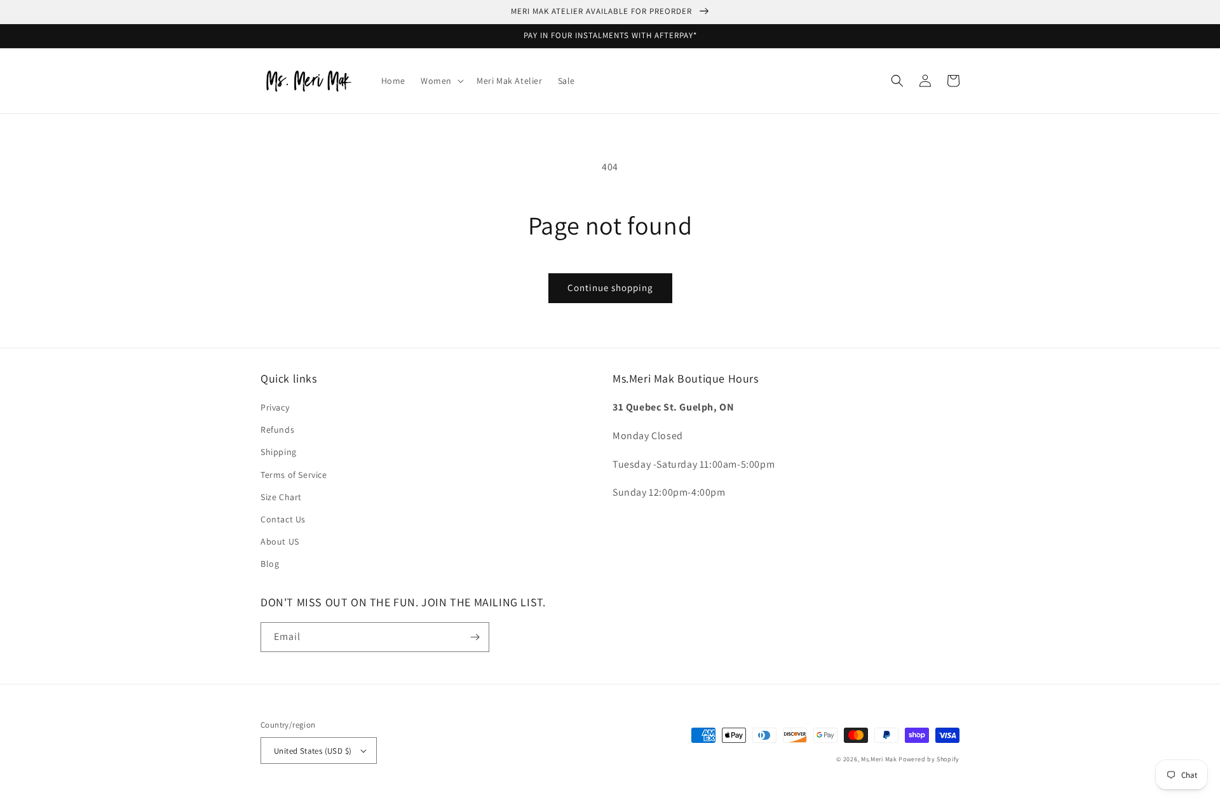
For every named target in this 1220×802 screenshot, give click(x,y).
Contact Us (283, 519)
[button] (441, 80)
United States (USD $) (312, 750)
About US (280, 541)
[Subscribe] (475, 637)
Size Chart (281, 497)
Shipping (279, 452)
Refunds (277, 429)
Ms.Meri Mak (879, 759)
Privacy (275, 407)
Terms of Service (294, 474)
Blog (270, 563)
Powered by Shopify (928, 759)
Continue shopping (610, 288)
